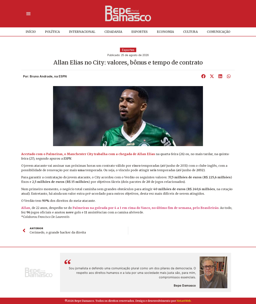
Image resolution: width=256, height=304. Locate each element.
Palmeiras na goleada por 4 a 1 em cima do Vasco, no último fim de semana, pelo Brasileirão (146, 208)
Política (52, 32)
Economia (165, 32)
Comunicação (218, 32)
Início (31, 32)
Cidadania (113, 32)
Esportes (139, 32)
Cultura (190, 32)
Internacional (82, 32)
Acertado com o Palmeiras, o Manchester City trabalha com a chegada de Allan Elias (88, 154)
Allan (25, 208)
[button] (28, 13)
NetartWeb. (184, 300)
